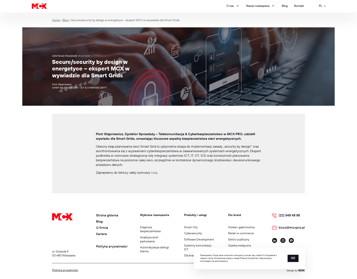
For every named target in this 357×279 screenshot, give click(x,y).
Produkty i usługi (195, 215)
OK (293, 258)
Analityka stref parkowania (149, 239)
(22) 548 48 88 (289, 215)
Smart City (191, 227)
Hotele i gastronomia (241, 227)
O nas (230, 6)
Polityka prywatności (111, 246)
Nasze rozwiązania (257, 6)
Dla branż (234, 215)
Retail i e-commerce (241, 233)
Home (56, 20)
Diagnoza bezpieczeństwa (150, 229)
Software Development (199, 239)
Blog (285, 6)
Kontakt (299, 6)
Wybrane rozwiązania (154, 215)
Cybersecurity (193, 233)
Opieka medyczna (239, 245)
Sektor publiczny (238, 239)
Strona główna (107, 215)
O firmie (102, 228)
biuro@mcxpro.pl (292, 228)
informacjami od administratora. (214, 261)
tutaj (154, 173)
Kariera (101, 234)
